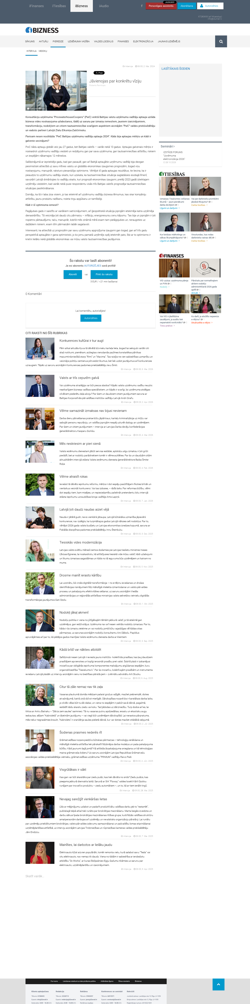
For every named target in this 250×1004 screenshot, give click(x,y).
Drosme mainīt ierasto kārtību (80, 575)
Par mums (54, 981)
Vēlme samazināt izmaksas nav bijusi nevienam (93, 411)
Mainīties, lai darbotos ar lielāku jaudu (86, 845)
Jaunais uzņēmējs (169, 41)
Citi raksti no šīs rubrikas (46, 333)
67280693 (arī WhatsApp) (210, 17)
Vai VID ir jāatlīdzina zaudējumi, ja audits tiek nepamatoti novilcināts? (171, 319)
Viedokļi (43, 51)
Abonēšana (187, 5)
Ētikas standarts (124, 981)
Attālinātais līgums (107, 981)
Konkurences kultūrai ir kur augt (82, 341)
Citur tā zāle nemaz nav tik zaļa (81, 687)
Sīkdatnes (138, 981)
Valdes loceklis (103, 41)
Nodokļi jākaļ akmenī (74, 612)
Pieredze (58, 41)
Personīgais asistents (161, 5)
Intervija (32, 51)
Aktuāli (43, 41)
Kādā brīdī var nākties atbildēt (80, 650)
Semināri (167, 146)
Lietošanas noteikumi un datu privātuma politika (79, 981)
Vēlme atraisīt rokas (74, 476)
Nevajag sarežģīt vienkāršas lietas (83, 799)
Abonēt (73, 274)
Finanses (123, 41)
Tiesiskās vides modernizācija (81, 542)
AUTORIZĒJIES (92, 265)
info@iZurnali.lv (215, 19)
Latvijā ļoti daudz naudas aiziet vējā (84, 509)
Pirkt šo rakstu (104, 274)
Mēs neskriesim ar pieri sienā (80, 444)
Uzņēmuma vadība (79, 41)
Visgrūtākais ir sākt (73, 770)
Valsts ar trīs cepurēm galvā (79, 378)
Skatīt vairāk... (35, 876)
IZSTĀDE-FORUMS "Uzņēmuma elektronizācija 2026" (174, 155)
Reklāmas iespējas (86, 1003)
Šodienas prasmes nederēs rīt (81, 732)
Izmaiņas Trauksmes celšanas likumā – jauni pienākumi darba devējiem (175, 202)
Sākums (30, 41)
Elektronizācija (143, 41)
